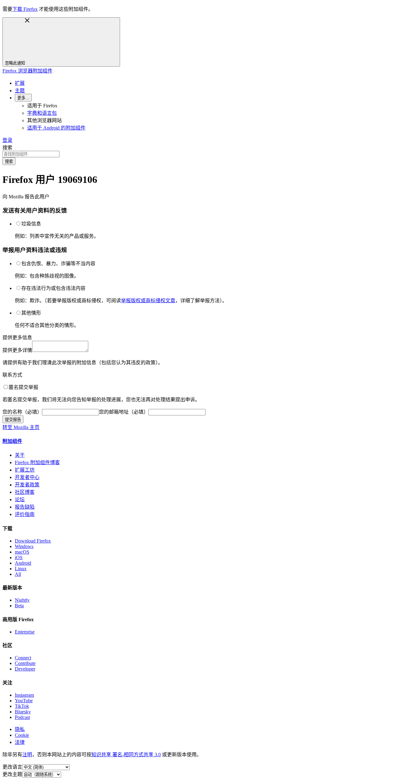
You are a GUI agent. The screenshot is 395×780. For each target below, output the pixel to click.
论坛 (20, 499)
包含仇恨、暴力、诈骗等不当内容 (58, 263)
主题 (20, 90)
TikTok (22, 706)
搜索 (7, 147)
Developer (25, 668)
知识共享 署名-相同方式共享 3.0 (126, 754)
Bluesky (23, 711)
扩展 (20, 83)
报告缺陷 (25, 507)
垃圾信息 (31, 223)
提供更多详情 (17, 350)
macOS (22, 552)
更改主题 (12, 774)
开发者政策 (27, 484)
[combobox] (197, 154)
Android (23, 563)
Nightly (22, 600)
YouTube (24, 700)
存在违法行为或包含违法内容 (53, 288)
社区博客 (25, 492)
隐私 (20, 729)
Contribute (25, 663)
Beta (19, 605)
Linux (21, 568)
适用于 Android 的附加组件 (56, 127)
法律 (20, 742)
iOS (19, 557)
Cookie (22, 735)
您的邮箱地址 (123, 412)
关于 (20, 455)
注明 (27, 754)
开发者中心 (27, 477)
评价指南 (25, 514)
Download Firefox (33, 540)
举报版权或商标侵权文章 (148, 300)
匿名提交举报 (23, 387)
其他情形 (31, 313)
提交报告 (13, 419)
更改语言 (12, 767)
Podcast (22, 717)
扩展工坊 (25, 470)
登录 (7, 140)
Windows (24, 546)
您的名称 (22, 412)
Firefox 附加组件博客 (37, 462)
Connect (23, 657)
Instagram (24, 695)
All (18, 574)
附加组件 (12, 441)
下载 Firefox (25, 9)
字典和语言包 (42, 113)
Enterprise (25, 631)
